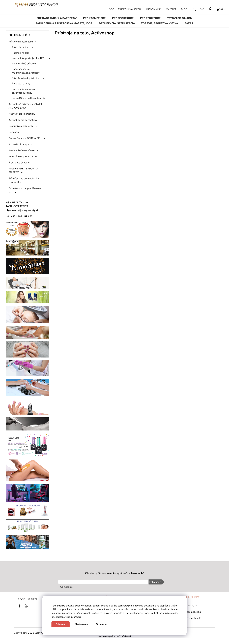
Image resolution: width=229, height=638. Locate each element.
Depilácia (14, 132)
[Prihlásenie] (210, 9)
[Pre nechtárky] (27, 349)
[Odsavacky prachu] (27, 387)
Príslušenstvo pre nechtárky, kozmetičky (24, 180)
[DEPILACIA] (27, 470)
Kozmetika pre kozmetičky (23, 120)
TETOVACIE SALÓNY (179, 18)
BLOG (184, 9)
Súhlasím (60, 624)
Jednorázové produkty (21, 156)
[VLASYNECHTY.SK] (20, 605)
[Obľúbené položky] (202, 9)
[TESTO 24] (27, 541)
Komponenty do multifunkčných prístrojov (26, 70)
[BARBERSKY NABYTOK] (27, 247)
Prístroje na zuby (21, 83)
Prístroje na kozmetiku (21, 41)
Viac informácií (73, 617)
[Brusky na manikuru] (27, 406)
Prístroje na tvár (20, 47)
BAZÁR (189, 23)
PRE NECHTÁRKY (123, 18)
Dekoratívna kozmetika (21, 126)
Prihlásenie (155, 582)
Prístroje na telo (20, 53)
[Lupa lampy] (27, 314)
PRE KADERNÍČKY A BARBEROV (57, 18)
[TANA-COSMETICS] (27, 297)
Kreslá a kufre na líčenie (22, 150)
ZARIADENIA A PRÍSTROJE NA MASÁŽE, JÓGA (64, 23)
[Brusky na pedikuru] (27, 423)
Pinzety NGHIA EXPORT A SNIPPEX (23, 170)
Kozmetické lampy (19, 144)
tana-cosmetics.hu (191, 612)
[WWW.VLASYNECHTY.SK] (36, 4)
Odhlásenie (66, 587)
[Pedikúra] (27, 332)
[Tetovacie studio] (27, 266)
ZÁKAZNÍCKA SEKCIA (129, 9)
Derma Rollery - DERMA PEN (25, 138)
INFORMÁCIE (153, 9)
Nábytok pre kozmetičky (22, 113)
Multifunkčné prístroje (24, 63)
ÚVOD (111, 9)
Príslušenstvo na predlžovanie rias (25, 190)
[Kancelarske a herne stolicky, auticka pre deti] (27, 492)
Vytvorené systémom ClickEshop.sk (114, 636)
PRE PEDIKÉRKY (150, 18)
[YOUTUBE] (26, 605)
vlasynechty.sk (189, 605)
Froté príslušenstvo (19, 162)
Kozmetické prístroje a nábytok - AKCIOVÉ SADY (26, 105)
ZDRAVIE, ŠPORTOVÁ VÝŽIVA (159, 23)
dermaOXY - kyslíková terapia (28, 98)
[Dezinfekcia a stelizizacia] (27, 368)
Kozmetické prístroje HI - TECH (29, 58)
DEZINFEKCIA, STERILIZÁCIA (117, 23)
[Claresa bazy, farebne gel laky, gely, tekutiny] (27, 444)
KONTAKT (170, 9)
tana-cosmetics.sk (191, 618)
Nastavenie (81, 624)
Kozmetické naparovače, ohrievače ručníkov (25, 90)
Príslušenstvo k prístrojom (26, 78)
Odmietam (102, 624)
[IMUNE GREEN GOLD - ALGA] (27, 525)
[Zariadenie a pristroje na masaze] (27, 282)
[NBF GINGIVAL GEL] (27, 510)
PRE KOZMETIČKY (94, 18)
